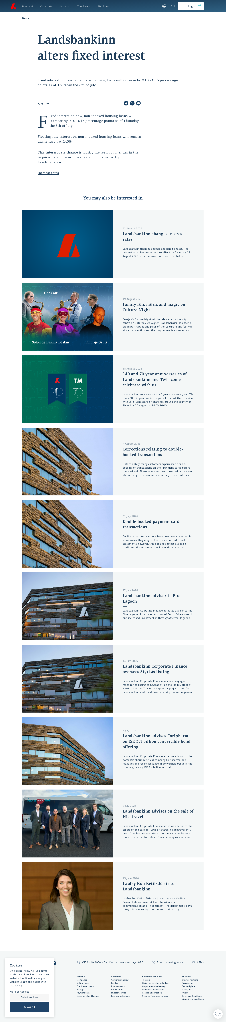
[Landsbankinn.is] (13, 6)
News (25, 18)
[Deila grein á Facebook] (126, 104)
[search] (173, 6)
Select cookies (29, 997)
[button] (156, 6)
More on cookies (19, 992)
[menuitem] (27, 6)
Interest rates (48, 173)
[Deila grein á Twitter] (132, 104)
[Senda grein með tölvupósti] (138, 104)
